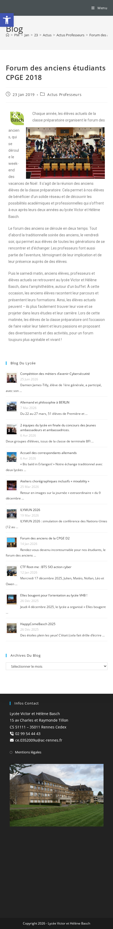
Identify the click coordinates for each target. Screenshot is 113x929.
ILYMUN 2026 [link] (30, 510)
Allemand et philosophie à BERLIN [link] (44, 402)
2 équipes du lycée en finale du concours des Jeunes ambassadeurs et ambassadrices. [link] (58, 427)
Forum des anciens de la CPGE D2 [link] (45, 538)
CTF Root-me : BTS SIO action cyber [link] (45, 567)
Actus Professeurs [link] (64, 94)
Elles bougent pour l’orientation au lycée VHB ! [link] (53, 595)
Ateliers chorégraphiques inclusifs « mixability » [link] (54, 481)
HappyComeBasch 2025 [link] (37, 624)
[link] (7, 20)
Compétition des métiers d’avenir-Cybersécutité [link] (55, 373)
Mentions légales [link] (28, 752)
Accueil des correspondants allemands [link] (48, 453)
